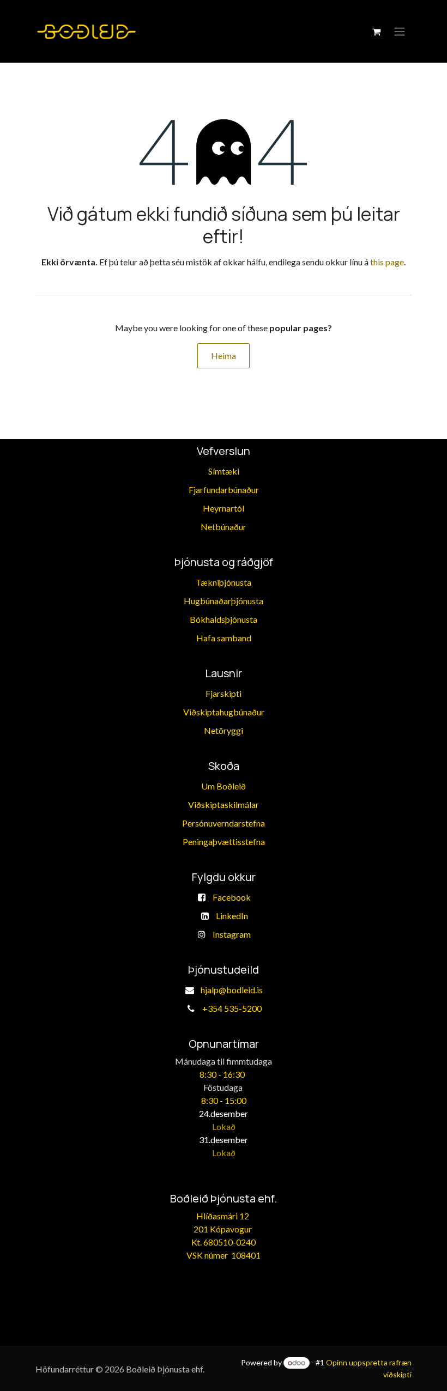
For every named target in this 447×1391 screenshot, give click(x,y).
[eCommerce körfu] (376, 31)
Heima (223, 355)
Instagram (232, 934)
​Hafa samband (223, 638)
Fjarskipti (223, 693)
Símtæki (223, 471)
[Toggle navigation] (400, 31)
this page (387, 262)
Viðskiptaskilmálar (223, 804)
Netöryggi (223, 730)
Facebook (232, 897)
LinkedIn (232, 915)
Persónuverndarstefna (223, 823)
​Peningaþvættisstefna (224, 841)
